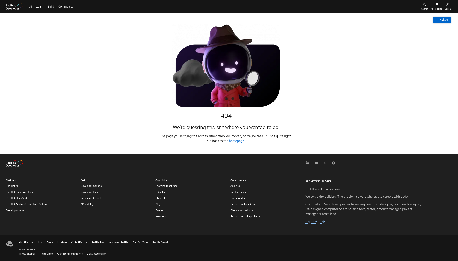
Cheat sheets (162, 198)
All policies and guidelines (70, 254)
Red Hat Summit (160, 242)
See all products (15, 210)
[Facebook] (333, 164)
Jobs (40, 242)
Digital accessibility (96, 254)
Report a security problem (245, 216)
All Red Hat (436, 8)
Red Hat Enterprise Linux (20, 192)
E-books (160, 192)
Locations (62, 242)
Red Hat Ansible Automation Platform (26, 204)
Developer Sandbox (92, 185)
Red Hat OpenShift (16, 198)
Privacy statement (27, 254)
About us (235, 185)
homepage (236, 141)
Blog (157, 204)
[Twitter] (325, 164)
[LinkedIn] (307, 164)
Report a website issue (243, 204)
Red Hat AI (12, 185)
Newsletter (161, 216)
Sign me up (313, 221)
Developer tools (89, 192)
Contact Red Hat (79, 242)
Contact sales (238, 192)
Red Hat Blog (98, 242)
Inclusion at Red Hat (119, 242)
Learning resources (166, 185)
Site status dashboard (242, 210)
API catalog (87, 204)
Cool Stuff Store (140, 242)
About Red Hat (26, 242)
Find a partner (238, 198)
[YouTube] (316, 164)
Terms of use (46, 254)
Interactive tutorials (91, 198)
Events (159, 210)
